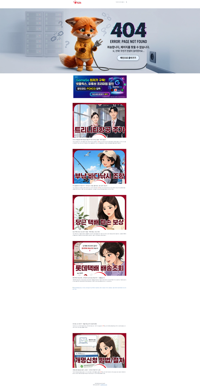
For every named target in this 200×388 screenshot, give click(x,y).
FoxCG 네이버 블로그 (120, 2)
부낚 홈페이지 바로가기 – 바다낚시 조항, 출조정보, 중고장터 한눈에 (90, 185)
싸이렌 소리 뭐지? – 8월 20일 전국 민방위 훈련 (85, 324)
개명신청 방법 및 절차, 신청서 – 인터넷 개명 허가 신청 (86, 370)
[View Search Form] (126, 2)
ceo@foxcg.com (103, 384)
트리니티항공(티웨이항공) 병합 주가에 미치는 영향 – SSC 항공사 (89, 139)
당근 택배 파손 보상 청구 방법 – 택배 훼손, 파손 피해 (86, 231)
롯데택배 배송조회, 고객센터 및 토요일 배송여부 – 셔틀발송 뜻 (89, 277)
